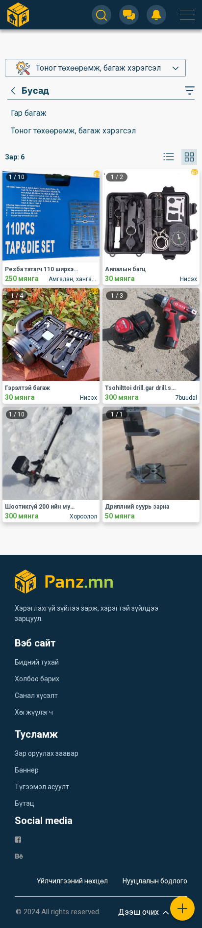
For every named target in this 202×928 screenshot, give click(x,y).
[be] (19, 856)
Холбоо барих (37, 679)
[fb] (18, 839)
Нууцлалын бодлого (155, 881)
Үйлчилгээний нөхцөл (72, 881)
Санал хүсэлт (36, 695)
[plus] (182, 908)
